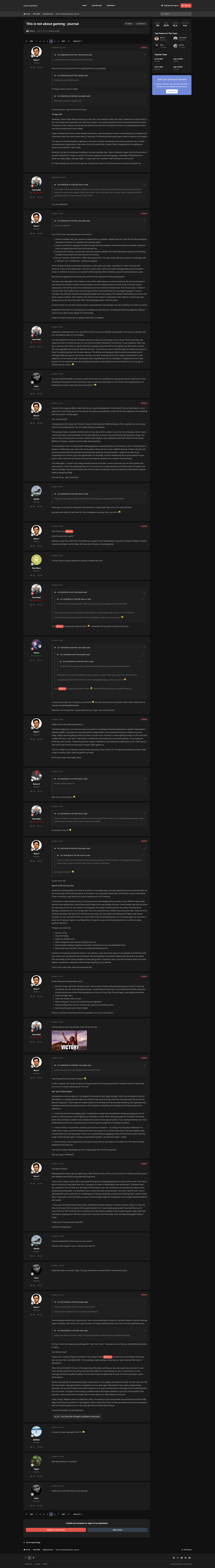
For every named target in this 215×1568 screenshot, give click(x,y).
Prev (31, 41)
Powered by (180, 1564)
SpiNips (81, 75)
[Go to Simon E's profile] (36, 775)
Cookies (37, 1564)
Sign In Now (117, 1530)
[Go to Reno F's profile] (27, 31)
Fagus (36, 1469)
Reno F (32, 31)
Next (63, 41)
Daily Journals (54, 31)
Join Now (171, 91)
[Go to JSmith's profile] (36, 491)
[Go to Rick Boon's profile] (36, 559)
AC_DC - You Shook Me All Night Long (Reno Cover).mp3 (77, 1416)
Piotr (36, 386)
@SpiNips (107, 1357)
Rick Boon (36, 568)
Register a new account (56, 1530)
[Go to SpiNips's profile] (36, 1431)
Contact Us (28, 1564)
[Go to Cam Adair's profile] (36, 181)
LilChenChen (83, 55)
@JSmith (69, 531)
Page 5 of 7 (77, 41)
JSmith (36, 499)
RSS (46, 1564)
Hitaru (36, 653)
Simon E (36, 784)
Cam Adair (82, 96)
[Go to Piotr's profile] (36, 378)
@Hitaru (60, 626)
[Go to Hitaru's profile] (36, 644)
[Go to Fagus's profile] (36, 1460)
